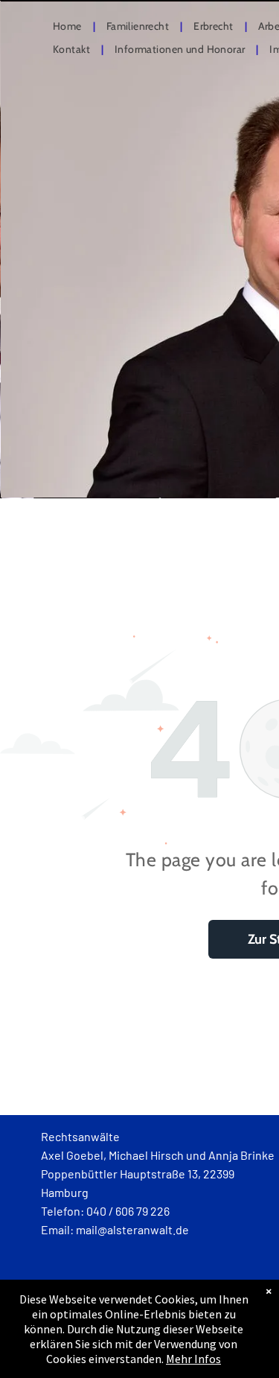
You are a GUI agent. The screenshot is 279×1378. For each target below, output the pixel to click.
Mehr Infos (193, 1358)
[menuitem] (68, 27)
